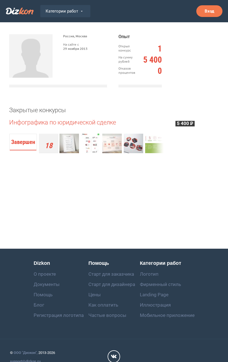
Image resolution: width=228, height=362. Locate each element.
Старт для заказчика (111, 274)
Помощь (43, 294)
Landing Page (154, 294)
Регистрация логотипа (59, 315)
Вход (209, 11)
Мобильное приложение (167, 315)
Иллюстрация (155, 305)
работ (48, 147)
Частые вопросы (107, 315)
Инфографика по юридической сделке (62, 122)
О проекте (45, 274)
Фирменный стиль (160, 284)
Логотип (149, 274)
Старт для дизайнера (111, 284)
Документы (47, 284)
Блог (39, 305)
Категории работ (62, 11)
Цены (94, 294)
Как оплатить (103, 305)
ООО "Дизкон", (26, 353)
